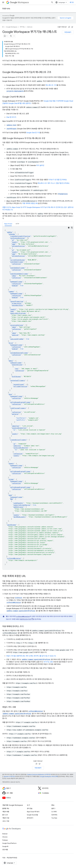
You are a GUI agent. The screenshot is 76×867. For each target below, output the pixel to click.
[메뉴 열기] (3, 2)
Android (4, 834)
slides (11, 479)
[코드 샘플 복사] (72, 227)
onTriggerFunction (20, 386)
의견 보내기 (67, 32)
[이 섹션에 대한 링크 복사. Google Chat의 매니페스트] (27, 97)
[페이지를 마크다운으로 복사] (11, 36)
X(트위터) (54, 815)
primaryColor (17, 303)
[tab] (8, 223)
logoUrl (15, 242)
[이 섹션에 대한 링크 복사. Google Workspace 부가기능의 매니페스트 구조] (53, 72)
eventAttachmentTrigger (19, 274)
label (14, 276)
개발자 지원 (5, 818)
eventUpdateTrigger (17, 268)
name (13, 244)
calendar (12, 234)
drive (11, 343)
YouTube (54, 818)
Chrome (4, 837)
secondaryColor (17, 305)
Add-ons (6, 8)
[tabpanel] (38, 398)
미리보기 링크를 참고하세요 (57, 180)
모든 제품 (5, 849)
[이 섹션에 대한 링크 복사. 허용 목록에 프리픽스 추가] (25, 626)
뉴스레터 (54, 811)
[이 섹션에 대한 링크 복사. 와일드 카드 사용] (18, 707)
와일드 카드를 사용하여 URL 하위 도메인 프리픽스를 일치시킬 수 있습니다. (31, 656)
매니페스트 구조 (51, 85)
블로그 (53, 808)
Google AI (5, 846)
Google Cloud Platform (9, 843)
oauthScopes (11, 525)
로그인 (72, 2)
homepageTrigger (16, 282)
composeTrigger (16, 363)
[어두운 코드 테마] (68, 227)
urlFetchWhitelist (14, 558)
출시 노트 (5, 815)
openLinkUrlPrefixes (18, 313)
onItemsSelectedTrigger (19, 353)
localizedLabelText (19, 428)
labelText (15, 426)
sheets (11, 463)
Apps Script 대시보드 (33, 811)
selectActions (17, 365)
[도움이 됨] (69, 27)
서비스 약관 (5, 821)
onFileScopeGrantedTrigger (20, 402)
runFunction (16, 264)
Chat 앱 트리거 (11, 117)
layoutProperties (16, 301)
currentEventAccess (17, 260)
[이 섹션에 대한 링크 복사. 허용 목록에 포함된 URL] (28, 576)
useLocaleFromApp (16, 339)
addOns (9, 232)
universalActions (16, 325)
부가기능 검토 (48, 662)
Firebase (5, 840)
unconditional (19, 384)
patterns (15, 414)
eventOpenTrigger (16, 262)
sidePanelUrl (18, 503)
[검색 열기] (52, 2)
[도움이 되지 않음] (72, 27)
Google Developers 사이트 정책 (49, 776)
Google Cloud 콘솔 (32, 815)
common (11, 291)
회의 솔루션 (40, 165)
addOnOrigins (18, 507)
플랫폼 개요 (5, 808)
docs (10, 394)
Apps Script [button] (8, 224)
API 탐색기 (30, 818)
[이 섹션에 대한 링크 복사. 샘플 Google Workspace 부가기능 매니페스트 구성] (47, 138)
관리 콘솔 (29, 808)
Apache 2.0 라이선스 (9, 776)
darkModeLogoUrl (20, 517)
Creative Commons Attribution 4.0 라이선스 (39, 774)
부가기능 (22, 27)
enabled (15, 285)
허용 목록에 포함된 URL (30, 203)
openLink (15, 335)
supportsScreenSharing (22, 505)
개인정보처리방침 (12, 857)
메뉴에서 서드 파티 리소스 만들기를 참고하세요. (54, 183)
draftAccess (16, 376)
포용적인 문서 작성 (25, 619)
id (13, 240)
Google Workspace (11, 27)
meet (10, 495)
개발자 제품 (5, 811)
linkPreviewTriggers (18, 408)
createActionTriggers (18, 440)
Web (11, 499)
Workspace (23, 2)
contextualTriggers (17, 380)
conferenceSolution (17, 238)
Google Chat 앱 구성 (33, 133)
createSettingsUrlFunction (20, 236)
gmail (11, 361)
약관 (3, 857)
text (16, 368)
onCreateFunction (18, 246)
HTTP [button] (17, 224)
